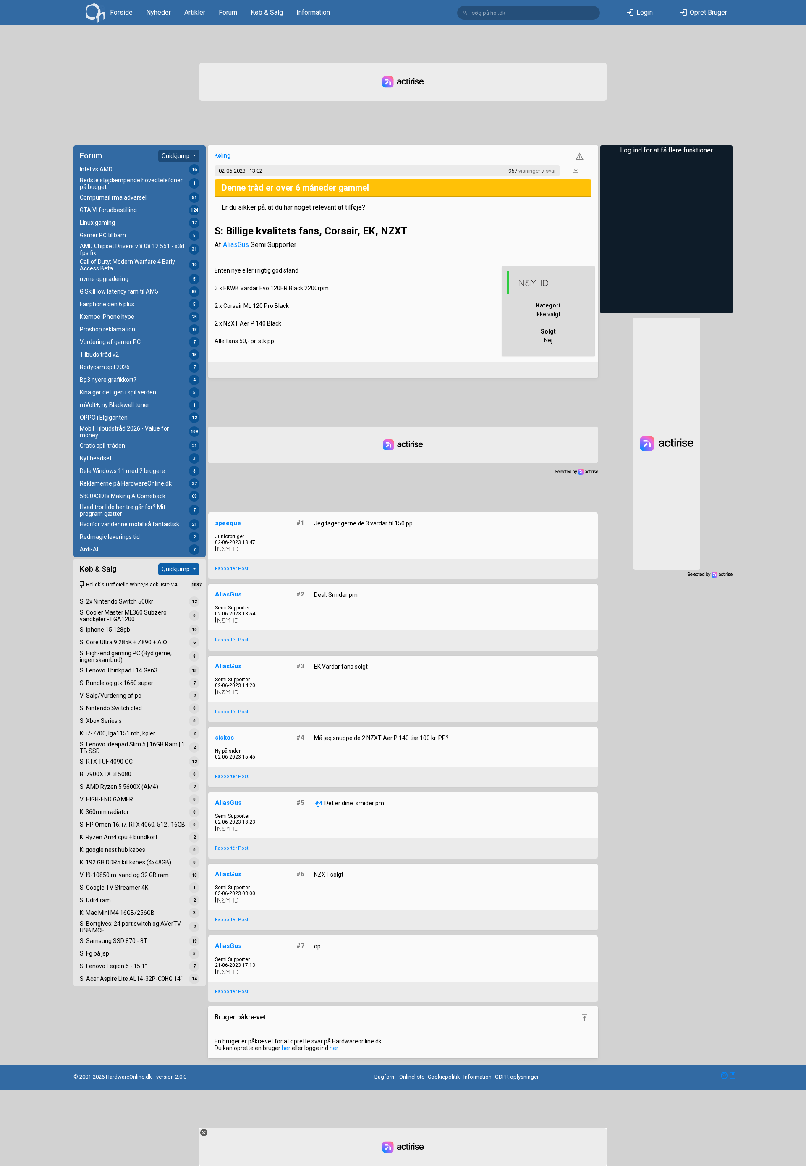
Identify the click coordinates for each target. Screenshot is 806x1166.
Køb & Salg (267, 12)
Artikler (194, 12)
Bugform (385, 1077)
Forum (228, 12)
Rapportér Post (231, 568)
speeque (228, 523)
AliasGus (236, 245)
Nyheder (158, 12)
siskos (224, 737)
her (286, 1048)
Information (313, 12)
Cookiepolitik (444, 1077)
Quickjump (176, 155)
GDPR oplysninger (517, 1077)
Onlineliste (411, 1077)
